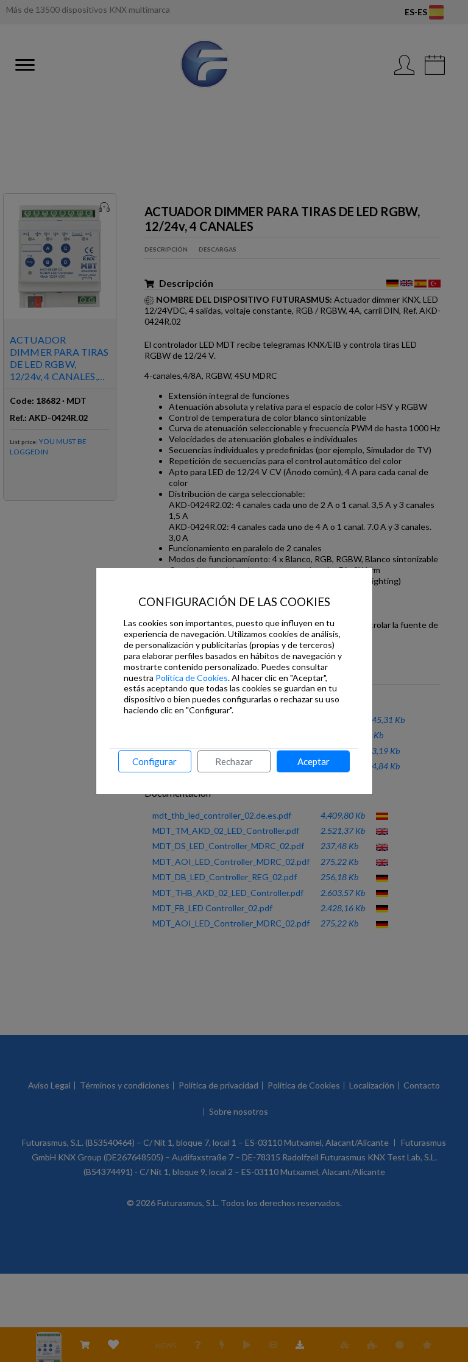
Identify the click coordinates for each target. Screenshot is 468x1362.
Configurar (154, 761)
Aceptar (313, 761)
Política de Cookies (191, 677)
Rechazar (234, 761)
